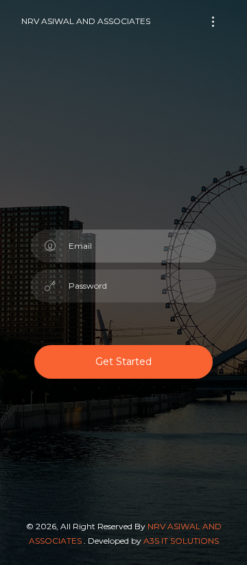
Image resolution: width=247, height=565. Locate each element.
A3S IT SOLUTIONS (181, 540)
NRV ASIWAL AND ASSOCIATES (85, 21)
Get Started (123, 361)
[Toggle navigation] (213, 21)
